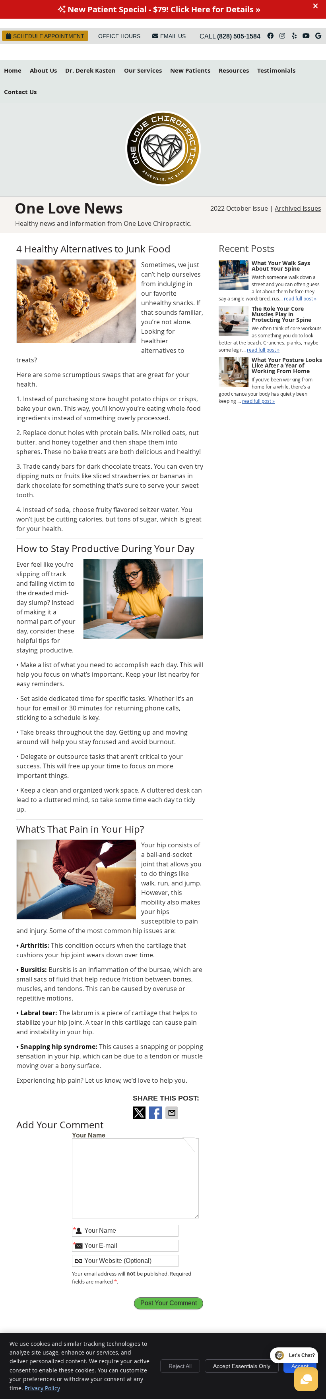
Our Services (143, 70)
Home (12, 70)
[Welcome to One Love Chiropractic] (163, 183)
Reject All (180, 1366)
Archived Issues (298, 208)
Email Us (173, 36)
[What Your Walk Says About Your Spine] (233, 276)
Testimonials (276, 70)
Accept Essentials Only (241, 1366)
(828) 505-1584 (238, 36)
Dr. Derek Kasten (90, 70)
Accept (300, 1366)
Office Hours (119, 36)
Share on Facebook (156, 1112)
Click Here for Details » (215, 9)
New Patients (190, 70)
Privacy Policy (42, 1388)
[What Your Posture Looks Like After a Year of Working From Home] (233, 373)
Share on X (140, 1112)
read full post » (300, 298)
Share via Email (172, 1112)
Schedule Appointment (48, 36)
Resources (234, 70)
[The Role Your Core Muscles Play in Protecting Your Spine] (233, 321)
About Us (43, 70)
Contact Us (20, 92)
